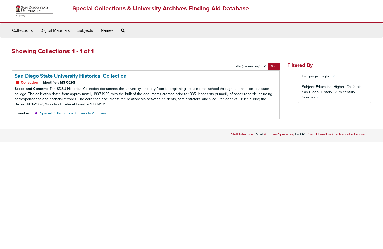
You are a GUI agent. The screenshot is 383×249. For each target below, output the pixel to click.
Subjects (85, 30)
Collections (22, 30)
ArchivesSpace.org (279, 134)
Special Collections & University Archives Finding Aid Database (160, 8)
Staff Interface (242, 134)
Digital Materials (55, 30)
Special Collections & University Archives (73, 113)
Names (107, 30)
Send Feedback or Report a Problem (337, 134)
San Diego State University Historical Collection (71, 76)
